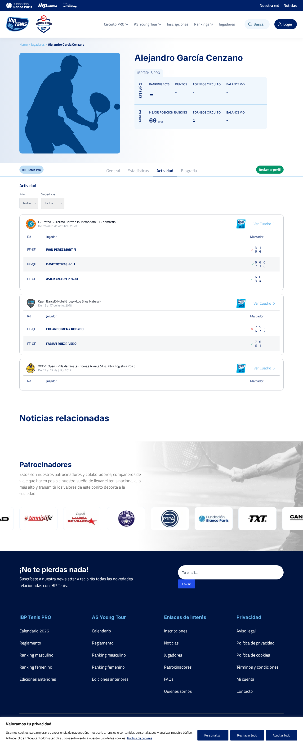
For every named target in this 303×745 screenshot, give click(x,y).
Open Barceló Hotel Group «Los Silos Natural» (69, 301)
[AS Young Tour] (43, 24)
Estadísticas (138, 170)
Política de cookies (139, 738)
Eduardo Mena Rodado (65, 328)
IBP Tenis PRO (35, 617)
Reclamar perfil (270, 169)
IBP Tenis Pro (31, 169)
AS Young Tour (145, 24)
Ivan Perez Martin (61, 249)
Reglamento (30, 643)
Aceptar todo (281, 735)
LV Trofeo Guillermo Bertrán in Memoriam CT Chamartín (77, 222)
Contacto (244, 691)
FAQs (168, 679)
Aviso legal (246, 631)
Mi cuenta (245, 679)
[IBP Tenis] (17, 24)
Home (23, 44)
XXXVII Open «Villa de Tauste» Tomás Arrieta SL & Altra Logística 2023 (86, 366)
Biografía (189, 170)
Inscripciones (177, 24)
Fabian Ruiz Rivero (61, 343)
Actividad (164, 170)
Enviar (186, 583)
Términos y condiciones (257, 667)
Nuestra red (269, 5)
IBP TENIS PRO (148, 72)
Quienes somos (178, 691)
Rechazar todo (247, 735)
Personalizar (213, 735)
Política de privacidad (255, 643)
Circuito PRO (114, 24)
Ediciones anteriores (37, 679)
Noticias (290, 5)
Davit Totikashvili (60, 264)
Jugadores (227, 24)
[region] (151, 731)
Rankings (201, 24)
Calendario (101, 631)
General (113, 170)
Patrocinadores (178, 667)
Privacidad (248, 617)
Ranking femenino (35, 667)
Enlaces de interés (185, 617)
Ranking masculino (36, 655)
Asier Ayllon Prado (62, 278)
